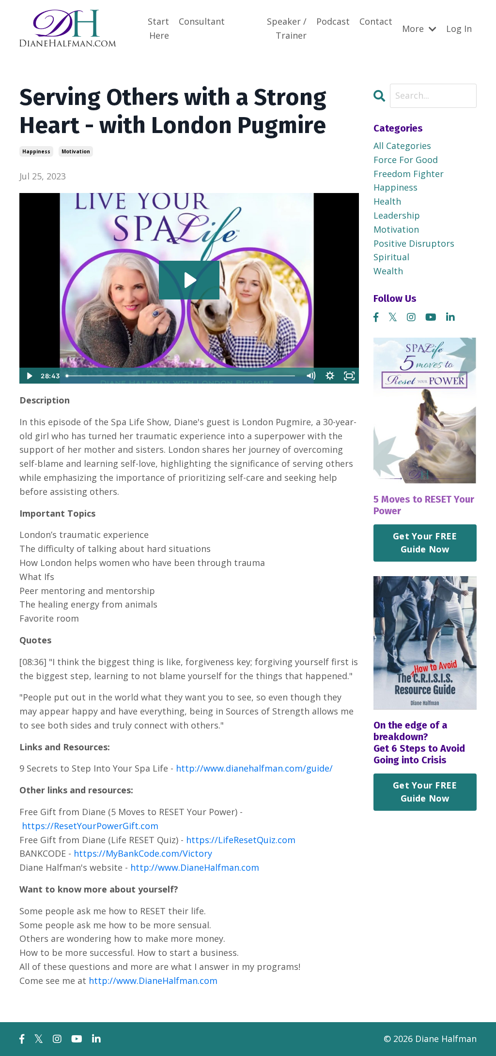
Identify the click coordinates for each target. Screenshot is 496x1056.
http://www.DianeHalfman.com (194, 867)
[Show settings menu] (330, 376)
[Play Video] (28, 376)
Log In (459, 28)
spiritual (391, 257)
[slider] (181, 376)
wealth (388, 271)
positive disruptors (413, 243)
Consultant (202, 21)
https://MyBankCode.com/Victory (143, 853)
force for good (405, 159)
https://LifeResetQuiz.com (240, 840)
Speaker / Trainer (287, 28)
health (387, 201)
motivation (76, 151)
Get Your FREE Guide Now (425, 542)
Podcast (333, 21)
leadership (396, 215)
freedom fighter (408, 173)
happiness (36, 151)
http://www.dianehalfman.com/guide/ (254, 768)
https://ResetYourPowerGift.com (90, 826)
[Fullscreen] (349, 376)
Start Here (158, 28)
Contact (375, 21)
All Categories (402, 145)
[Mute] (311, 376)
